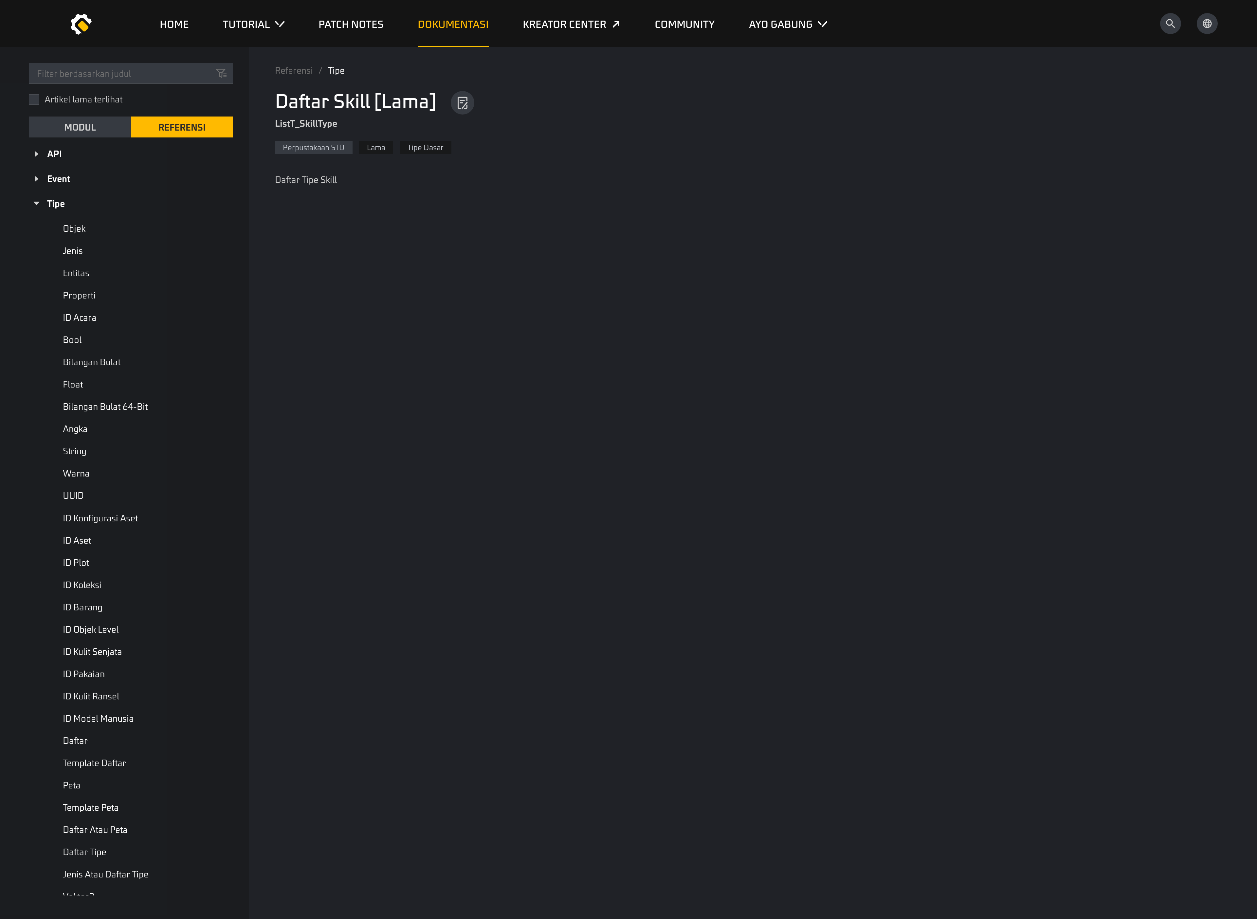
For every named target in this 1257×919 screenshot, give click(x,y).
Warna (76, 472)
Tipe (56, 203)
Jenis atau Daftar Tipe (106, 873)
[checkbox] (34, 99)
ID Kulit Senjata (92, 651)
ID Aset (77, 540)
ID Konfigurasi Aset (100, 517)
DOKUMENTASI (453, 23)
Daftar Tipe (84, 851)
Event (58, 178)
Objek (74, 228)
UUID (73, 495)
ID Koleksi (82, 584)
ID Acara (80, 317)
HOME (174, 23)
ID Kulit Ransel (91, 695)
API (54, 153)
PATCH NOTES (351, 23)
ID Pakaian (84, 673)
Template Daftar (94, 762)
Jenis (73, 250)
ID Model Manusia (98, 718)
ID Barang (82, 606)
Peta (72, 784)
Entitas (76, 272)
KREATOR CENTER (564, 23)
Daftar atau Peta (95, 829)
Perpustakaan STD (314, 147)
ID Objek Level (90, 629)
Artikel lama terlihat (83, 98)
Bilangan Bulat (91, 361)
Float (73, 383)
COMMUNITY (685, 23)
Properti (79, 294)
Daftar (75, 740)
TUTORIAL (246, 23)
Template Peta (91, 807)
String (74, 450)
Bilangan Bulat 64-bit (105, 406)
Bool (72, 339)
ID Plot (76, 562)
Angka (75, 428)
